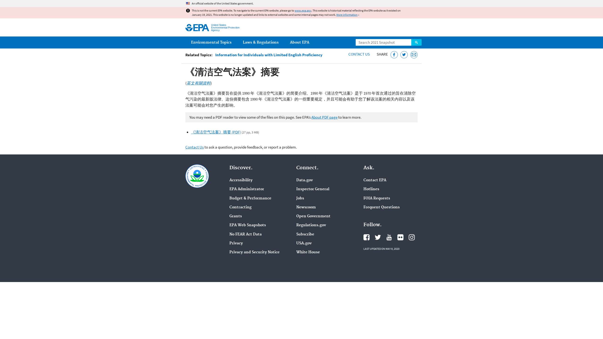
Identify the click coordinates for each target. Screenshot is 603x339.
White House (308, 252)
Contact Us (359, 54)
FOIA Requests (376, 198)
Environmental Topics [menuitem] (211, 42)
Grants (235, 216)
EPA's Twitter (378, 237)
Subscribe (305, 234)
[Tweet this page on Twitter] (404, 54)
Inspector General (312, 189)
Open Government (313, 216)
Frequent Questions (381, 207)
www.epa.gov (303, 10)
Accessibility (241, 180)
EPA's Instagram (412, 237)
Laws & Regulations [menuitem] (261, 42)
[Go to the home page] (197, 27)
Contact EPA (374, 180)
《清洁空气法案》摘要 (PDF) (216, 132)
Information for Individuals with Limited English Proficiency (268, 54)
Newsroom (306, 207)
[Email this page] (414, 54)
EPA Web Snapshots (247, 225)
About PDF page (324, 117)
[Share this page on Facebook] (394, 54)
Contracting (240, 207)
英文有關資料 (199, 83)
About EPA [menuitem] (299, 42)
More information (347, 14)
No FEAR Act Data (245, 234)
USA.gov (304, 243)
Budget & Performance (250, 198)
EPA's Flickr (400, 237)
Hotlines (371, 189)
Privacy (236, 243)
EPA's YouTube (389, 237)
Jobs (300, 198)
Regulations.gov (311, 225)
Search (416, 42)
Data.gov (304, 180)
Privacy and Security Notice (254, 252)
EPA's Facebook (366, 237)
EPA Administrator (246, 189)
